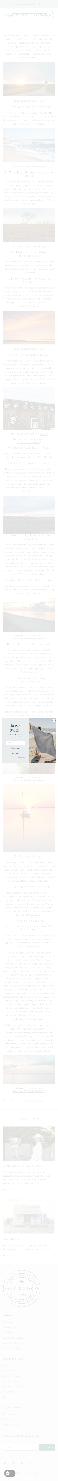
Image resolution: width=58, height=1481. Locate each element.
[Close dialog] (53, 720)
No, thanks (15, 753)
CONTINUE (15, 748)
